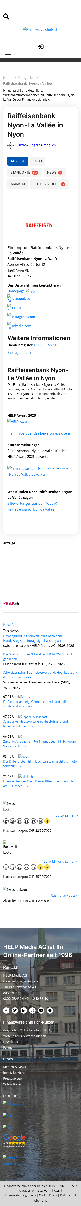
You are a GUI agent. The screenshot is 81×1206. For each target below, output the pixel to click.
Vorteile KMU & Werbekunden (24, 1036)
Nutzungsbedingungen (20, 1195)
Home (7, 78)
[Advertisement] (34, 572)
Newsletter (10, 1041)
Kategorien (25, 78)
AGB (57, 1191)
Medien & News (14, 1067)
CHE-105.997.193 (47, 345)
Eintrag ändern (19, 352)
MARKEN (18, 184)
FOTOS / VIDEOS (48, 184)
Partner (8, 1047)
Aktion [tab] (17, 624)
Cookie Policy (48, 1195)
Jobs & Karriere (14, 1072)
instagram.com (23, 317)
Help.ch (42, 1186)
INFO (38, 161)
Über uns (40, 1200)
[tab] (7, 624)
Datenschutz (69, 1195)
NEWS (54, 172)
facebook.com (22, 298)
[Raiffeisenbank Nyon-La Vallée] (23, 421)
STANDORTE (24, 172)
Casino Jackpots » (64, 895)
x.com (16, 307)
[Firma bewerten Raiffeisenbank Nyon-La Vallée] (21, 468)
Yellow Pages (12, 1084)
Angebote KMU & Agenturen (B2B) (27, 1030)
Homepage (16, 291)
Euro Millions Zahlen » (61, 861)
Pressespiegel (12, 1078)
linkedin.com (21, 326)
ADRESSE (18, 161)
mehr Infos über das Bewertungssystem (38, 433)
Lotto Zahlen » (67, 815)
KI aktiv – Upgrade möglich (35, 145)
